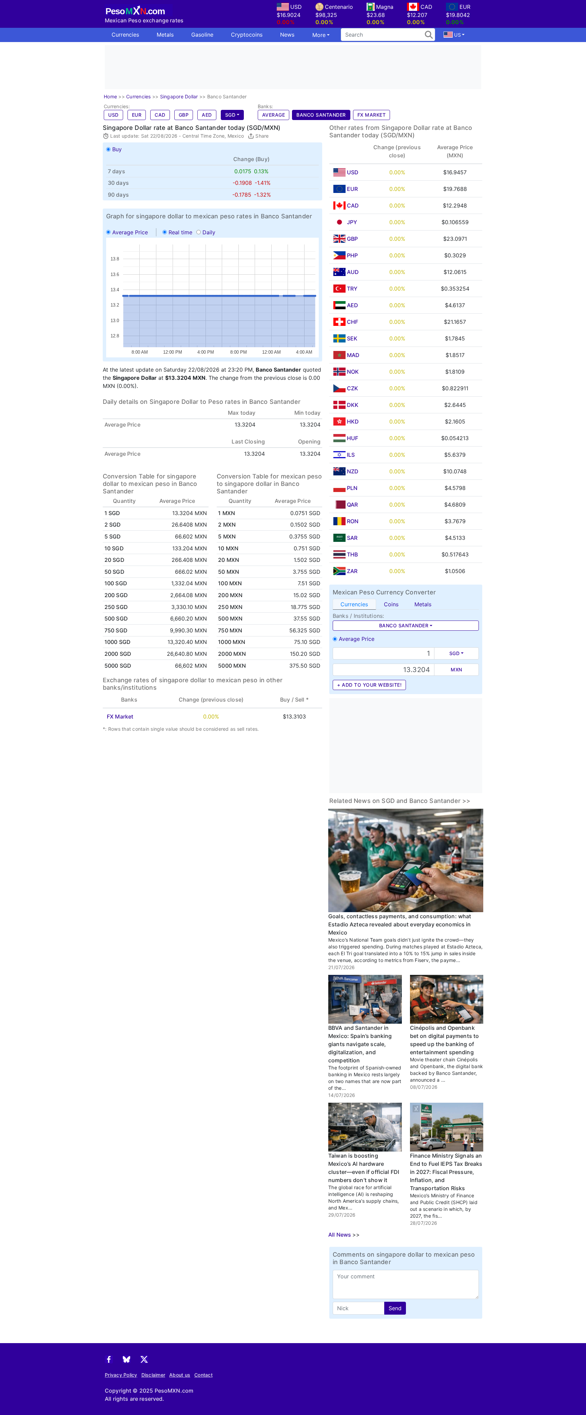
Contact (203, 1375)
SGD (230, 115)
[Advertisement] (293, 67)
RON (352, 521)
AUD (353, 272)
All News (339, 1234)
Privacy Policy (121, 1375)
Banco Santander (321, 115)
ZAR (352, 571)
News (287, 34)
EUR (137, 115)
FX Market (371, 115)
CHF (352, 321)
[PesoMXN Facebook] (109, 1359)
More (319, 35)
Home (110, 96)
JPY (352, 222)
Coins (391, 604)
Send (395, 1308)
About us (179, 1375)
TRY (352, 288)
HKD (353, 421)
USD (113, 115)
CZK (352, 388)
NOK (353, 371)
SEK (352, 338)
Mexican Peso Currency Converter (384, 592)
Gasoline (202, 34)
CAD (160, 115)
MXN (456, 669)
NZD (352, 471)
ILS (351, 454)
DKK (352, 404)
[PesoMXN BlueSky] (126, 1359)
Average (273, 115)
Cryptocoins (246, 34)
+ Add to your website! (369, 685)
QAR (352, 504)
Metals (165, 34)
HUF (352, 438)
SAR (352, 537)
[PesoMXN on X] (144, 1359)
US (457, 35)
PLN (352, 488)
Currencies (125, 34)
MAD (353, 355)
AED (207, 115)
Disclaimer (153, 1375)
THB (352, 554)
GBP (184, 115)
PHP (352, 255)
